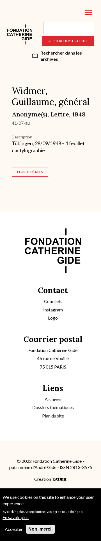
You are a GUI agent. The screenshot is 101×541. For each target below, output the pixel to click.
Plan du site (53, 415)
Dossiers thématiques (53, 407)
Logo (53, 317)
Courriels (53, 301)
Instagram (53, 309)
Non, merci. (40, 529)
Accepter (14, 529)
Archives (53, 399)
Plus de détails (30, 172)
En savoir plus (16, 517)
